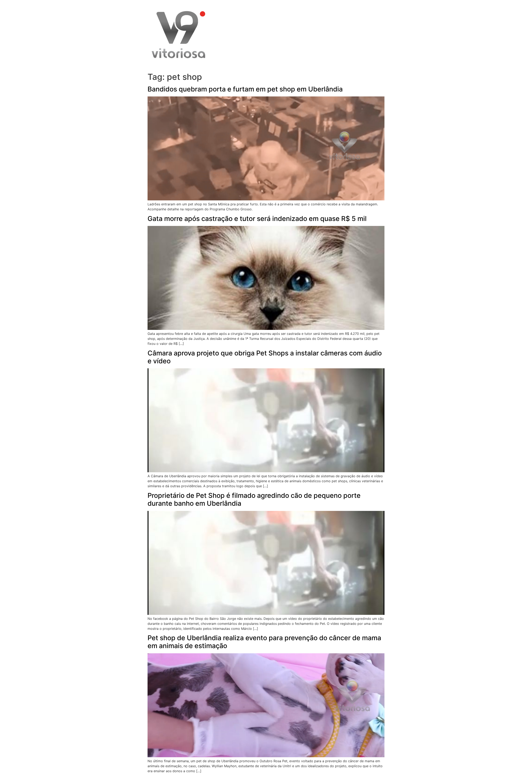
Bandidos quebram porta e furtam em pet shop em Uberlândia (245, 89)
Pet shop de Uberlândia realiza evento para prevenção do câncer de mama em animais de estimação (264, 642)
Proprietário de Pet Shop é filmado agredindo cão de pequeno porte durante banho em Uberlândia (254, 499)
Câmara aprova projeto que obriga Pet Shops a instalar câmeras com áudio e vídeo (265, 357)
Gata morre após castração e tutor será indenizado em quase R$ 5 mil (257, 219)
